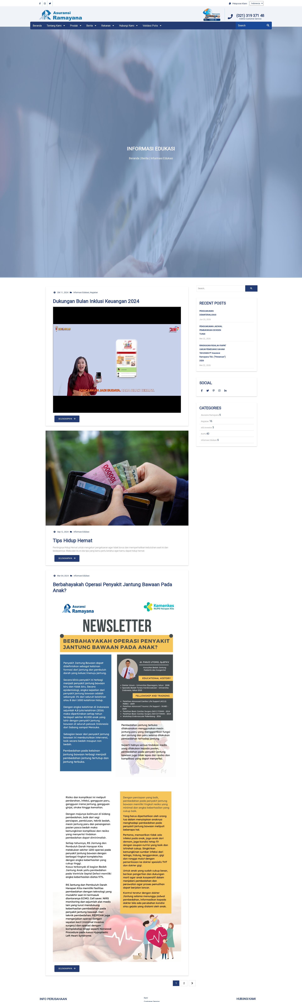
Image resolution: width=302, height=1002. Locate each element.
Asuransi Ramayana (210, 415)
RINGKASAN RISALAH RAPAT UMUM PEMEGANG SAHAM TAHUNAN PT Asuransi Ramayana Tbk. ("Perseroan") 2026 (212, 353)
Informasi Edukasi (81, 292)
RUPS (203, 434)
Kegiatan (94, 292)
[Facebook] (40, 3)
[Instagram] (44, 3)
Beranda (37, 25)
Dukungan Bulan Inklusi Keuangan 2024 (96, 301)
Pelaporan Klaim (239, 3)
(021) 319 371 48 (250, 15)
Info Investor (206, 428)
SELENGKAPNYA (65, 419)
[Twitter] (50, 3)
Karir (146, 998)
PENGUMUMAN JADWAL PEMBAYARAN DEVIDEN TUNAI (210, 330)
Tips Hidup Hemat (72, 540)
